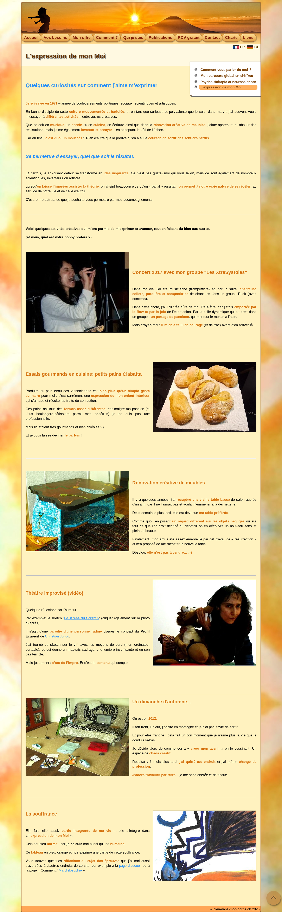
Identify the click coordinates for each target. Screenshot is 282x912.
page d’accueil (130, 865)
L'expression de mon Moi (221, 87)
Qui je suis (133, 37)
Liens (248, 37)
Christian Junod (57, 636)
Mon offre (82, 37)
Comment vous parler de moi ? (225, 70)
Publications (160, 37)
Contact (212, 37)
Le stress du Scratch (81, 618)
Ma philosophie (70, 870)
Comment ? (107, 37)
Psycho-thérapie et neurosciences (228, 82)
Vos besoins (55, 37)
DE (256, 47)
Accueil (31, 37)
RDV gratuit (188, 37)
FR (242, 47)
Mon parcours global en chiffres (226, 76)
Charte (231, 37)
